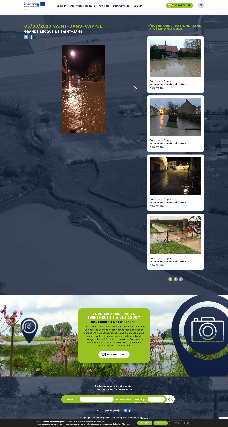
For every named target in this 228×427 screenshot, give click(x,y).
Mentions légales (118, 417)
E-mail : (71, 399)
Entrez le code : (124, 399)
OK (170, 399)
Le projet (61, 6)
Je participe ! (116, 355)
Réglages (177, 423)
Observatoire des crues (82, 6)
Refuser (160, 423)
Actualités (104, 6)
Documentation (121, 6)
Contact (138, 6)
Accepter (144, 423)
